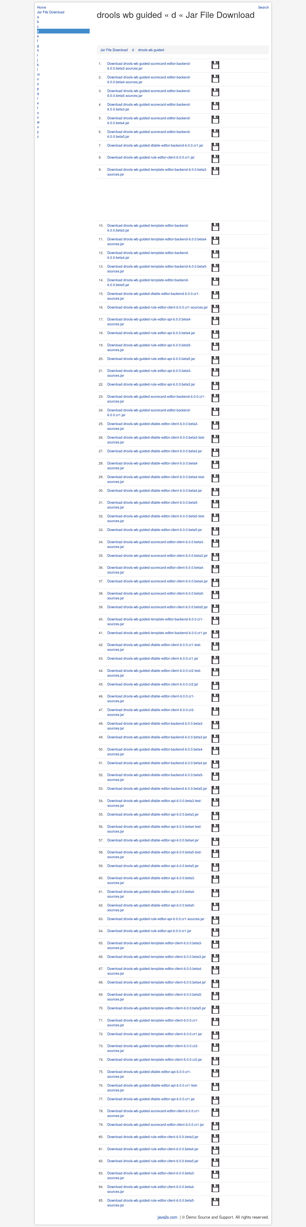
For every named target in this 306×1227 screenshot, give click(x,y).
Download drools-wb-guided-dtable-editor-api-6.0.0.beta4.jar (153, 840)
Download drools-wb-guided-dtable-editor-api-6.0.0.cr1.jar (151, 1098)
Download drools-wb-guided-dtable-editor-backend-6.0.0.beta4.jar (157, 762)
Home (41, 7)
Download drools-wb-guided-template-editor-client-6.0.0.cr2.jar (154, 1059)
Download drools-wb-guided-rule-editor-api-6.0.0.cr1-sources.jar (155, 918)
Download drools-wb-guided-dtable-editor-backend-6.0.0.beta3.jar (157, 737)
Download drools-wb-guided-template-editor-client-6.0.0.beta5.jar (156, 1008)
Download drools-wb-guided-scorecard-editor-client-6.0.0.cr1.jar (155, 1124)
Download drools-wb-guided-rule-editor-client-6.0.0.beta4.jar (152, 1148)
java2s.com (167, 1217)
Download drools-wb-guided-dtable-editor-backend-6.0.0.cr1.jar (155, 145)
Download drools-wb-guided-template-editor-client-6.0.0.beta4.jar (156, 982)
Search (263, 7)
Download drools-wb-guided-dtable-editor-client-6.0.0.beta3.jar (154, 450)
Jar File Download (50, 12)
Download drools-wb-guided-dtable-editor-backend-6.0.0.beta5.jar (157, 788)
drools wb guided (151, 49)
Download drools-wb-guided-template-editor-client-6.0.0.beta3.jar (156, 956)
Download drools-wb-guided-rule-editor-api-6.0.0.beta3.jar (151, 384)
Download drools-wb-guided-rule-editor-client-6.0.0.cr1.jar (151, 157)
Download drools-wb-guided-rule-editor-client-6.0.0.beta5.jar (152, 1160)
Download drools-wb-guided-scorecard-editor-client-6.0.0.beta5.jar (157, 606)
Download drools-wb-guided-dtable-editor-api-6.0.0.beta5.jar (153, 865)
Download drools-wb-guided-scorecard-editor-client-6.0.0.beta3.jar (157, 555)
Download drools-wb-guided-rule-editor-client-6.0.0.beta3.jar (152, 1136)
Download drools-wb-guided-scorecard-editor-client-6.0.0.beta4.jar (157, 581)
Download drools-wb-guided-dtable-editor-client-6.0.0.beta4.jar (154, 490)
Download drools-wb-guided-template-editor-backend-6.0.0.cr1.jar (157, 632)
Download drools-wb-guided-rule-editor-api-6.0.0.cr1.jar (149, 930)
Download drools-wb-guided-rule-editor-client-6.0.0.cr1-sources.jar (157, 307)
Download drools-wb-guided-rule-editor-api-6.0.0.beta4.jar (151, 332)
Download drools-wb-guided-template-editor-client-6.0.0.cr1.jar (154, 1033)
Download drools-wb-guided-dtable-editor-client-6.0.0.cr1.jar (152, 658)
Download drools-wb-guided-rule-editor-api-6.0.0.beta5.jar (151, 358)
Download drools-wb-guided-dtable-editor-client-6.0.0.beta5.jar (154, 529)
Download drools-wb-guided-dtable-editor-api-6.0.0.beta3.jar (153, 814)
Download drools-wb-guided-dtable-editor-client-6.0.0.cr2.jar (152, 684)
